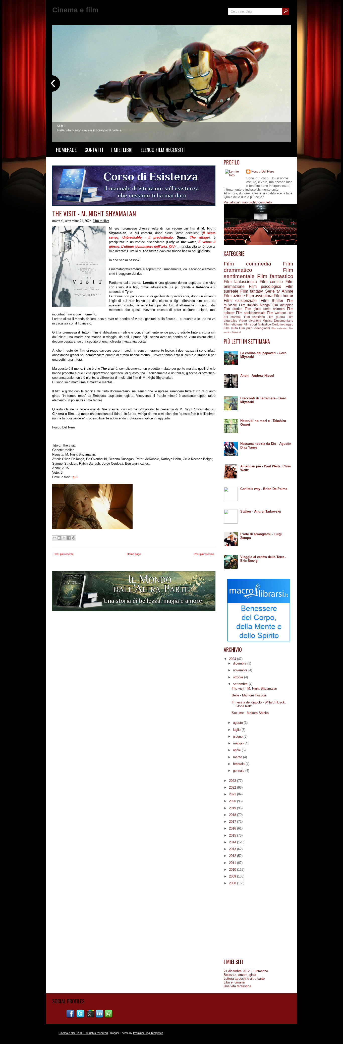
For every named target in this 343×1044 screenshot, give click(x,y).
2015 (233, 835)
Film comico (271, 282)
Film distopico (282, 305)
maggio (239, 743)
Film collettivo (279, 328)
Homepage (66, 149)
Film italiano (248, 305)
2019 (233, 808)
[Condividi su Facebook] (68, 537)
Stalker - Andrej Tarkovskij (260, 511)
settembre (241, 684)
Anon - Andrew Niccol (257, 375)
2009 (233, 876)
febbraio (239, 764)
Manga (265, 305)
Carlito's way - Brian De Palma (263, 489)
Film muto (231, 328)
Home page (134, 554)
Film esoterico (254, 316)
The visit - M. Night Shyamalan (94, 213)
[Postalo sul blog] (59, 537)
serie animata (273, 309)
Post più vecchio (204, 554)
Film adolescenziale (250, 313)
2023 (233, 781)
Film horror (283, 296)
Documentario (283, 320)
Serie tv (272, 291)
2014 (233, 842)
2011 (233, 863)
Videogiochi (262, 328)
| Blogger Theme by (135, 1032)
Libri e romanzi (234, 982)
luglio (237, 730)
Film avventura (259, 296)
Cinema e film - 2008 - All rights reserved (83, 1032)
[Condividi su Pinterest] (73, 537)
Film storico (233, 309)
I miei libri (122, 149)
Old (172, 246)
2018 (233, 815)
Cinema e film (75, 10)
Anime (287, 291)
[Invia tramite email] (54, 537)
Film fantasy (251, 291)
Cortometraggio (282, 324)
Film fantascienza (240, 282)
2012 (233, 856)
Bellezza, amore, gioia (240, 975)
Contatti (94, 149)
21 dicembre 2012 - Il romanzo (246, 971)
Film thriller (101, 221)
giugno (238, 736)
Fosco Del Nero (262, 171)
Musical (236, 332)
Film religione (233, 324)
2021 (233, 794)
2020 (233, 801)
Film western (276, 313)
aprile (237, 750)
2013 (233, 849)
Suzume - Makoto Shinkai (250, 713)
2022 (233, 787)
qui (75, 477)
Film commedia (247, 263)
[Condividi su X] (64, 537)
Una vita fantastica (237, 986)
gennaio (239, 771)
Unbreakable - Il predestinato (147, 237)
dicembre (240, 663)
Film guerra (276, 316)
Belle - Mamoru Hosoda (249, 695)
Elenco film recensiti (163, 149)
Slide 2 (61, 125)
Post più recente (64, 554)
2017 (233, 821)
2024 (233, 659)
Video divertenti (250, 320)
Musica (267, 320)
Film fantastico (275, 276)
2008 (233, 883)
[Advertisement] (258, 922)
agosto (238, 723)
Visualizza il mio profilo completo (248, 202)
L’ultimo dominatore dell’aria (144, 246)
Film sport (250, 324)
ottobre (238, 677)
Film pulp (245, 328)
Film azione (234, 296)
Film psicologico (265, 286)
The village (199, 237)
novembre (240, 670)
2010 (233, 869)
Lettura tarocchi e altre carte (244, 978)
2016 (233, 828)
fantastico (264, 324)
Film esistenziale (240, 300)
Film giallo (253, 309)
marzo (238, 757)
